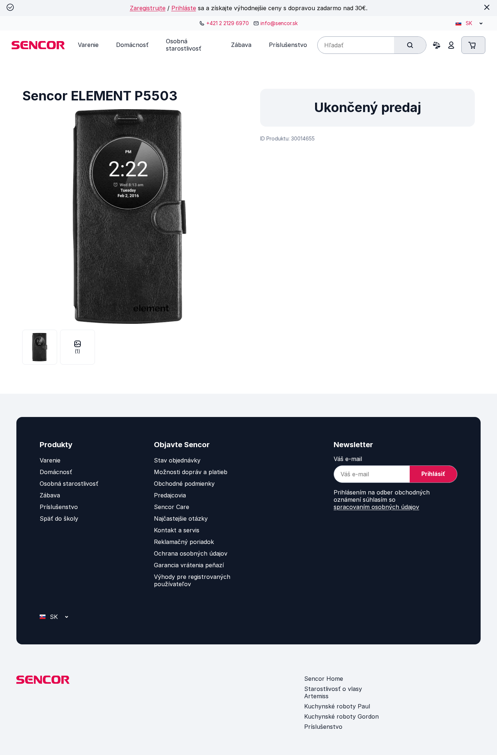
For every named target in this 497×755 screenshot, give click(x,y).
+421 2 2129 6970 (227, 23)
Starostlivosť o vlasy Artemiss (333, 692)
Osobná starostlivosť (69, 483)
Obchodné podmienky (184, 483)
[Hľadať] (410, 45)
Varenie (50, 460)
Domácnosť (56, 472)
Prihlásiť (433, 473)
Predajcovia (170, 495)
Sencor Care (171, 506)
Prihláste (183, 8)
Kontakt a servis (176, 530)
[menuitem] (88, 44)
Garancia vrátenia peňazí (189, 565)
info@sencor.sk (279, 23)
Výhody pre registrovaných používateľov (192, 580)
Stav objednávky (177, 460)
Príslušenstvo (59, 506)
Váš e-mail (348, 458)
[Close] (486, 7)
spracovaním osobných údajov (376, 506)
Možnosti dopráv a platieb (190, 472)
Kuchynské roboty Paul (337, 706)
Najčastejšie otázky (181, 518)
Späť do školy (59, 518)
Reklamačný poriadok (184, 541)
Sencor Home (323, 678)
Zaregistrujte (148, 8)
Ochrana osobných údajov (190, 553)
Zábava (50, 495)
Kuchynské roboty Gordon (341, 716)
